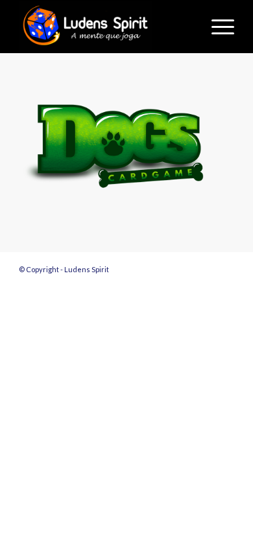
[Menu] (216, 26)
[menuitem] (216, 26)
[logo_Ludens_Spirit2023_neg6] (105, 26)
